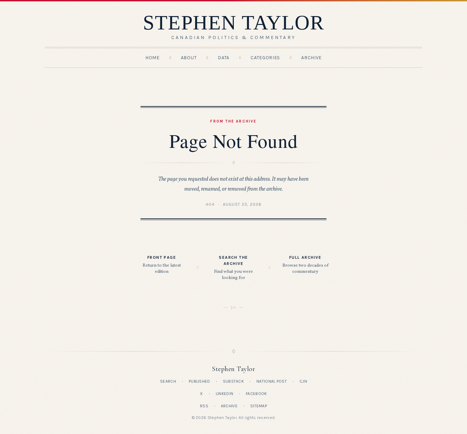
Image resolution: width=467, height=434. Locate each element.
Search (168, 381)
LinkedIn (224, 393)
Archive (311, 58)
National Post (271, 381)
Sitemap (258, 406)
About (189, 58)
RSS (204, 406)
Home (152, 58)
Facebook (256, 393)
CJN (303, 381)
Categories (265, 58)
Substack (233, 381)
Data (223, 58)
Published (199, 381)
